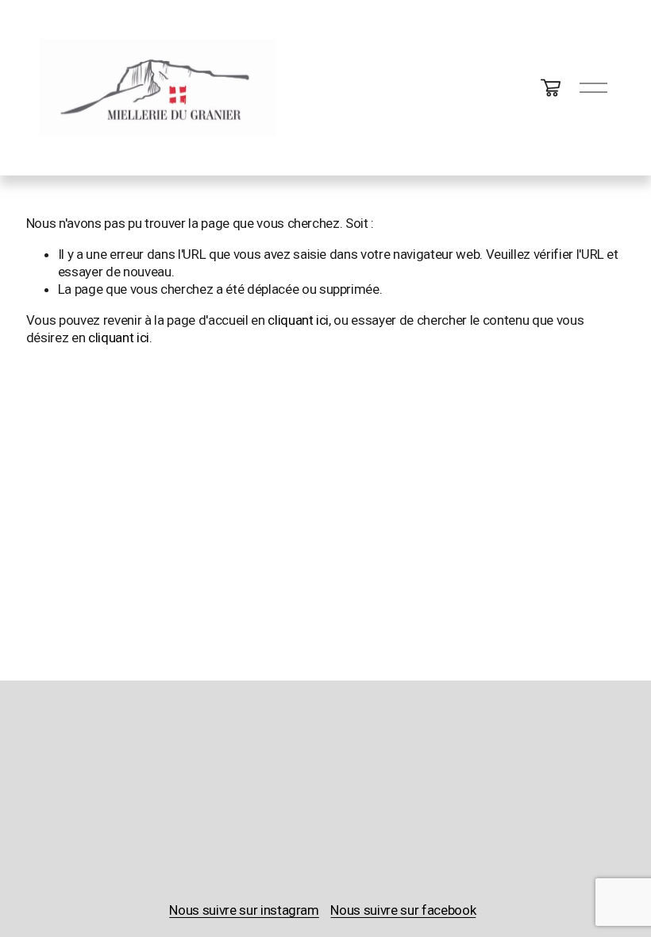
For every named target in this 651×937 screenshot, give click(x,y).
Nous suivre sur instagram (244, 910)
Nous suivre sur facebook (403, 910)
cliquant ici (298, 320)
